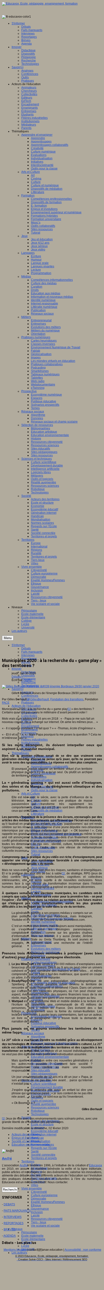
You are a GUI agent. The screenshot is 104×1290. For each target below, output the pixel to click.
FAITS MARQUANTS (17, 1210)
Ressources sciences (45, 1107)
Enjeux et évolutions (25, 1138)
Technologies (40, 1114)
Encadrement (30, 726)
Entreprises (38, 945)
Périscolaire (29, 1232)
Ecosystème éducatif (44, 1131)
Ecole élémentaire (33, 1239)
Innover (17, 668)
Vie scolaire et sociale (45, 1225)
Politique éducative (43, 1023)
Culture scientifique (43, 1084)
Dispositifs (28, 675)
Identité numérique (43, 922)
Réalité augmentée (43, 1104)
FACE (5, 702)
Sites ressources (42, 851)
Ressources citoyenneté (47, 1219)
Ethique (36, 1205)
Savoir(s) (17, 689)
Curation (36, 908)
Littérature (37, 814)
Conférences (29, 695)
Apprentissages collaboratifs (49, 766)
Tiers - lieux (38, 1222)
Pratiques (27, 702)
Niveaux (17, 1229)
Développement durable (47, 1087)
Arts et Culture (30, 793)
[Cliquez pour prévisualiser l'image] (50, 686)
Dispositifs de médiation (46, 810)
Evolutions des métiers (46, 949)
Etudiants (27, 736)
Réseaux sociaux (32, 1033)
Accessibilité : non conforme (83, 1249)
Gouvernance (40, 1208)
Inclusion (37, 1212)
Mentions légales (15, 1249)
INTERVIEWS (13, 1217)
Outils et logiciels (42, 1100)
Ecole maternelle (32, 1235)
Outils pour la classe (44, 790)
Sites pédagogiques (44, 1073)
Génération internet (43, 1134)
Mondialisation (40, 1141)
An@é (28, 680)
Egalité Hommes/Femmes (48, 1202)
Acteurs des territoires (26, 1134)
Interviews (28, 655)
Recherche (28, 682)
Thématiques (20, 753)
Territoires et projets (44, 1158)
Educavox (95, 1165)
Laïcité (35, 1215)
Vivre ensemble (31, 1188)
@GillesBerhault (38, 699)
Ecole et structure (42, 1124)
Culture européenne (44, 1195)
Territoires (27, 1161)
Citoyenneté (39, 1192)
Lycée (25, 1246)
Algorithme (38, 1036)
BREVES (9, 1229)
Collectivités (29, 716)
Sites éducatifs (40, 1070)
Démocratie (38, 1198)
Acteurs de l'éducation (26, 706)
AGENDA (9, 1235)
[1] (69, 709)
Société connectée (43, 1154)
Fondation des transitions (66, 699)
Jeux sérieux (39, 868)
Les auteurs (19, 1252)
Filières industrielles (34, 739)
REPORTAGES (13, 1223)
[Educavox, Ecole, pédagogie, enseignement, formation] (40, 3)
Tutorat (35, 854)
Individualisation (41, 780)
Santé (35, 1151)
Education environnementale (50, 1057)
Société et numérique (26, 1141)
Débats (16, 676)
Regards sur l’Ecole (44, 1148)
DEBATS (9, 1204)
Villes (34, 1185)
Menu (8, 638)
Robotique (38, 1111)
